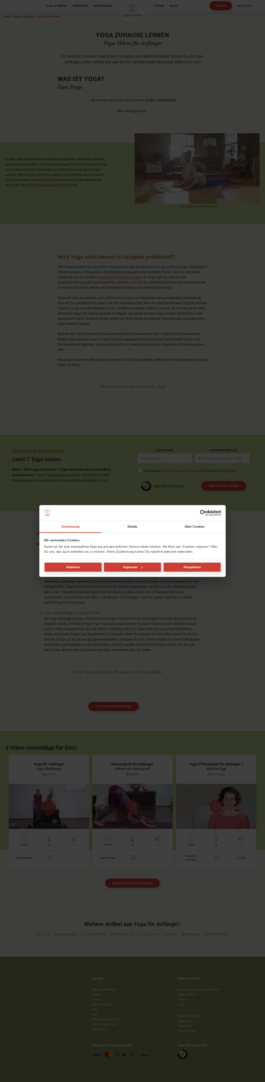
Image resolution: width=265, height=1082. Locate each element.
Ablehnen (73, 567)
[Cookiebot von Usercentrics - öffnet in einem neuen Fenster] (203, 513)
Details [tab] (133, 526)
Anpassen (130, 567)
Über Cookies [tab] (195, 526)
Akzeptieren (192, 567)
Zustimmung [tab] (70, 526)
